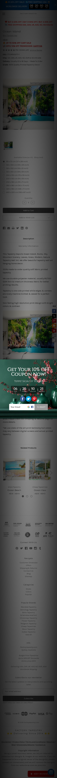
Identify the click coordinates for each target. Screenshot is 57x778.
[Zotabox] (55, 416)
